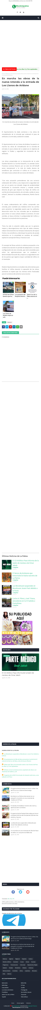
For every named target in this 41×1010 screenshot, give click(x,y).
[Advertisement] (20, 43)
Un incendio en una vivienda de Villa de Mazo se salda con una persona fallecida (25, 831)
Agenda (11, 959)
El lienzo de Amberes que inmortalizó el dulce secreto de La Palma (24, 575)
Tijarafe (4, 997)
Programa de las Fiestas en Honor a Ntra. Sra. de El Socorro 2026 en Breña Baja (24, 789)
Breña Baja (4, 985)
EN (8, 899)
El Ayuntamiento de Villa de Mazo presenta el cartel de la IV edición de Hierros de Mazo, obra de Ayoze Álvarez (19, 760)
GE (11, 899)
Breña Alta (23, 983)
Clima (21, 971)
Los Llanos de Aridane (7, 990)
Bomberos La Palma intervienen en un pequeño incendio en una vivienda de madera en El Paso (22, 798)
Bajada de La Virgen (32, 965)
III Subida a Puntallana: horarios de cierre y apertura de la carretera (24, 806)
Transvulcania (14, 965)
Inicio (3, 73)
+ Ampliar (15, 567)
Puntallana (5, 992)
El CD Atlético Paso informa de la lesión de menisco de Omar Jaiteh (25, 563)
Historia (24, 968)
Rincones (34, 971)
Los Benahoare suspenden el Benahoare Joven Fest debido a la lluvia (24, 588)
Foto (4, 974)
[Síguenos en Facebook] (13, 893)
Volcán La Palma (7, 962)
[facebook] (17, 12)
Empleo (11, 968)
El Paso (23, 985)
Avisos (27, 962)
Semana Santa (6, 971)
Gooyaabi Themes (32, 1006)
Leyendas (27, 971)
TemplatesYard (16, 1006)
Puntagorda (24, 990)
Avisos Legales (20, 1003)
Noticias (8, 73)
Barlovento (5, 983)
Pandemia (17, 968)
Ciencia (9, 974)
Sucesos (33, 962)
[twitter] (20, 12)
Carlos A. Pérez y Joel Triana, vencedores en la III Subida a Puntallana (23, 600)
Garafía (23, 987)
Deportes (24, 959)
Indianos (31, 968)
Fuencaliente (5, 987)
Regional (17, 959)
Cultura (30, 959)
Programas (5, 965)
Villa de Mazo (24, 997)
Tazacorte (23, 994)
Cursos (22, 962)
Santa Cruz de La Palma (8, 994)
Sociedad (15, 962)
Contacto (28, 1003)
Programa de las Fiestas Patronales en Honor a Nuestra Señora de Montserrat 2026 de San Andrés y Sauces (24, 815)
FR (13, 899)
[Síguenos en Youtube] (27, 893)
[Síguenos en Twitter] (20, 893)
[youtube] (24, 12)
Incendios (15, 971)
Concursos (22, 965)
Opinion (5, 968)
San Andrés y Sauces (26, 992)
